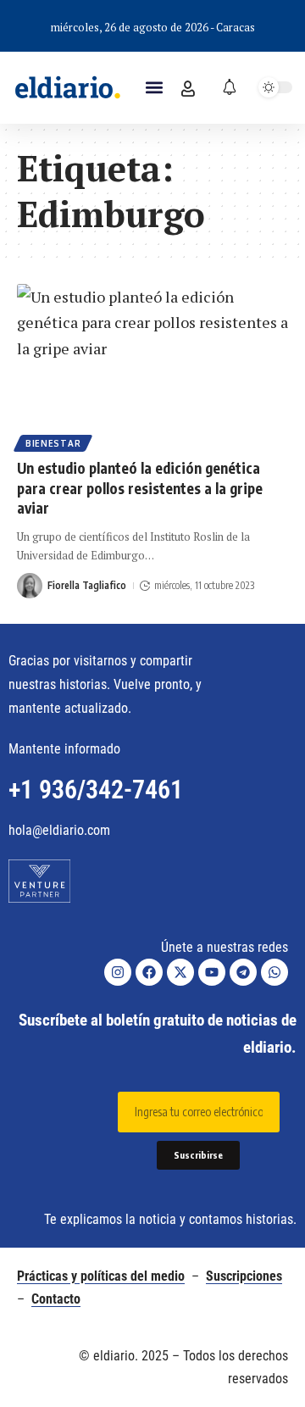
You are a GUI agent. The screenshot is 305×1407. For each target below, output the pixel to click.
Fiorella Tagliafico (86, 585)
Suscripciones (244, 1276)
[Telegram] (243, 972)
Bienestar (52, 443)
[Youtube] (211, 972)
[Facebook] (149, 972)
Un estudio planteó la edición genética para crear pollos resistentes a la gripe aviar (140, 488)
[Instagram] (117, 972)
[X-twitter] (180, 972)
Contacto (55, 1299)
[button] (154, 88)
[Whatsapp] (274, 972)
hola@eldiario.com (59, 830)
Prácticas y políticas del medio (101, 1276)
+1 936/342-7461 (95, 789)
